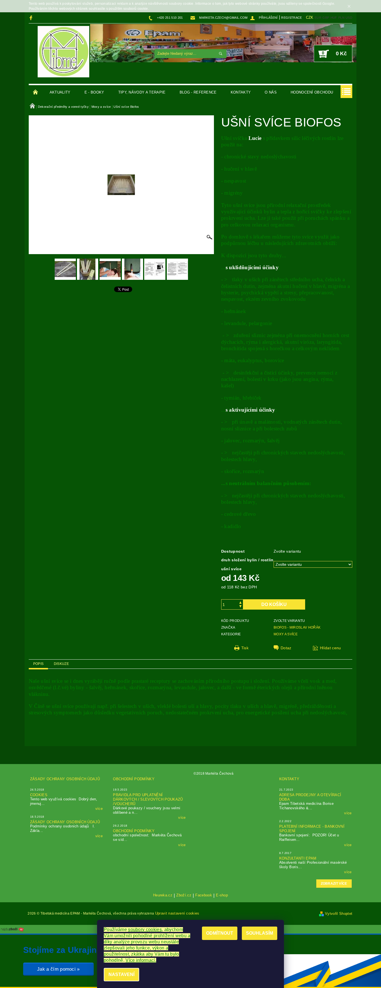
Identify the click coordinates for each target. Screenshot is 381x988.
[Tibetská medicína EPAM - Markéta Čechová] (63, 51)
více (99, 808)
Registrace (291, 17)
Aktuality (60, 92)
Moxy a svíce (286, 634)
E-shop (222, 895)
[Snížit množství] (240, 607)
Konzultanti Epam (298, 858)
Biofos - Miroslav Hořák (297, 627)
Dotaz (286, 648)
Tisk (245, 648)
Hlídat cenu (330, 648)
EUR (318, 17)
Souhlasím (259, 933)
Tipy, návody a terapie (142, 92)
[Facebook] (32, 17)
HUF (334, 17)
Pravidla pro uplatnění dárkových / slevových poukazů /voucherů (148, 799)
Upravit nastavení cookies (177, 913)
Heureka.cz (162, 895)
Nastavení (121, 974)
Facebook (203, 895)
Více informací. (141, 960)
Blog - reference (198, 92)
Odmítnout (219, 933)
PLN (341, 17)
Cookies (38, 795)
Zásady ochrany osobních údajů (65, 779)
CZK (310, 17)
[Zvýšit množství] (240, 602)
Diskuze (61, 664)
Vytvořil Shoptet (338, 913)
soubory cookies (145, 929)
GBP (325, 17)
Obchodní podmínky (133, 779)
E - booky (94, 92)
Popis (38, 664)
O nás (271, 92)
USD (349, 17)
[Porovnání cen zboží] (12, 929)
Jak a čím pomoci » (58, 969)
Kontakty (241, 92)
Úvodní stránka (36, 92)
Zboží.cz (183, 895)
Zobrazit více (334, 884)
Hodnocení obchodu (312, 92)
